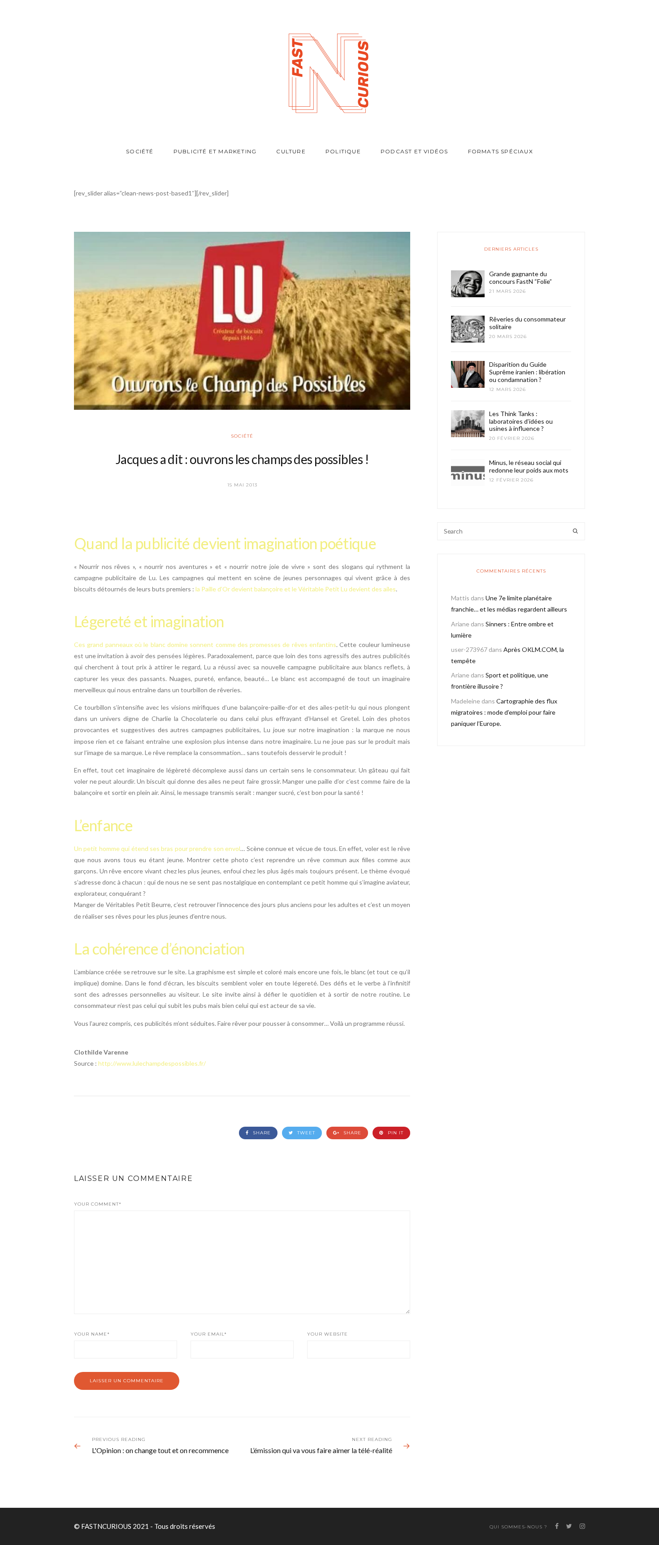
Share (261, 1133)
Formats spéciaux (500, 151)
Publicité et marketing (214, 151)
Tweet (305, 1133)
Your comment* (97, 1204)
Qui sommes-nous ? (518, 1527)
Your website (327, 1334)
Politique (343, 151)
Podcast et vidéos (414, 151)
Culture (290, 151)
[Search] (575, 531)
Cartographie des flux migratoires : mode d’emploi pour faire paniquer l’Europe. (504, 712)
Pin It (394, 1133)
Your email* (209, 1334)
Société (139, 151)
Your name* (92, 1334)
